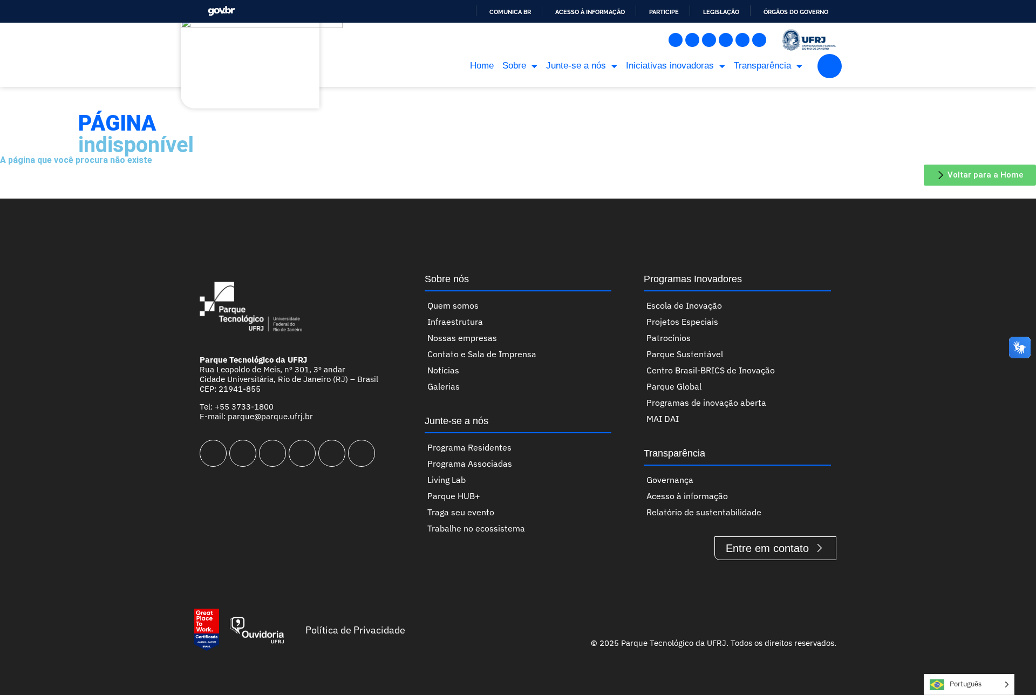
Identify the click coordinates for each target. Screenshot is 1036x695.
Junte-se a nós (576, 65)
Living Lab (446, 479)
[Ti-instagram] (676, 40)
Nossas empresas (462, 337)
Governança (669, 479)
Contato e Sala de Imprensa (481, 354)
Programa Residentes (469, 447)
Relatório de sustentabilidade (703, 512)
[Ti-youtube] (709, 40)
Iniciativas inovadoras (670, 65)
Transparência (762, 65)
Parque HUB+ (453, 495)
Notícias (443, 370)
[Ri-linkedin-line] (726, 40)
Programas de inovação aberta (706, 402)
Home (482, 65)
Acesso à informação (590, 12)
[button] (829, 66)
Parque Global (673, 386)
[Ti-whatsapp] (759, 40)
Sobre (514, 65)
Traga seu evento (460, 512)
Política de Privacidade (355, 630)
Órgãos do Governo (796, 12)
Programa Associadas (469, 463)
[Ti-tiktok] (742, 40)
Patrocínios (668, 337)
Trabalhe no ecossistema (476, 528)
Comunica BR (510, 12)
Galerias (443, 386)
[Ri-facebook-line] (692, 40)
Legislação (721, 12)
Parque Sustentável (684, 354)
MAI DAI (662, 418)
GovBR (221, 11)
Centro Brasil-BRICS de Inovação (710, 370)
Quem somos (453, 305)
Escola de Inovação (684, 305)
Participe (664, 12)
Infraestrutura (455, 321)
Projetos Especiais (682, 321)
